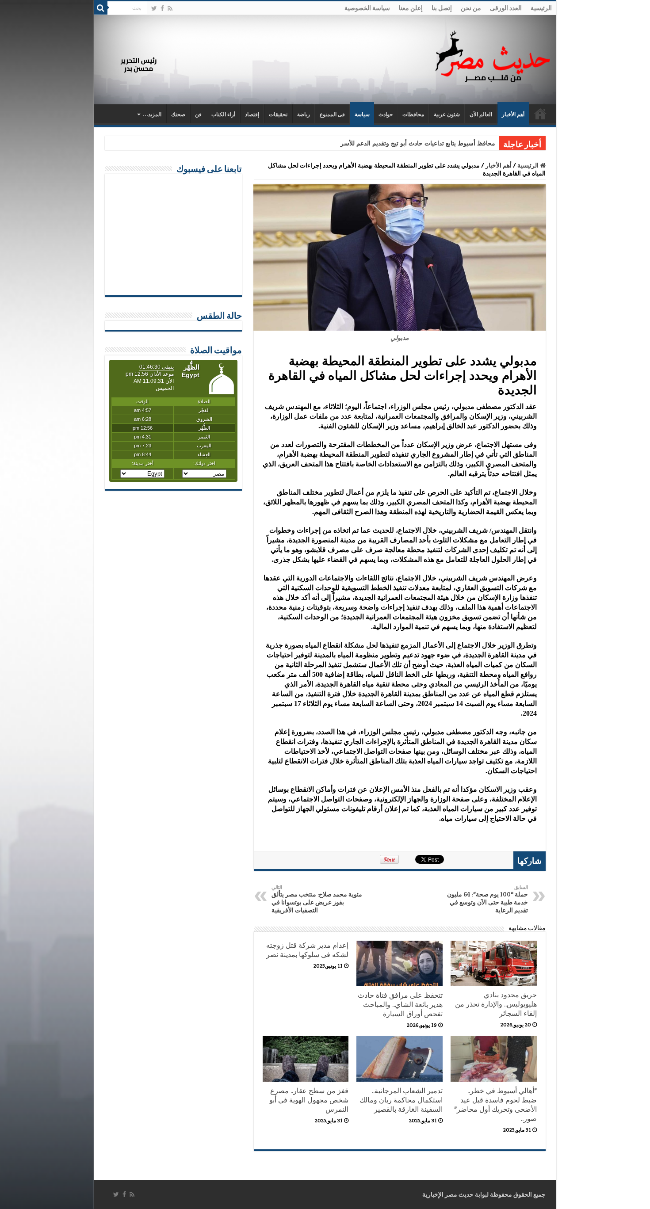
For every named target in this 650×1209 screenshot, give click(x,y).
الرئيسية (541, 8)
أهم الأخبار (513, 114)
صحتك (178, 114)
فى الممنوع (332, 114)
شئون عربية (447, 114)
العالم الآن (481, 114)
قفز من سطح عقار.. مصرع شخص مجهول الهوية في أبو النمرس (308, 1100)
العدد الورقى (506, 8)
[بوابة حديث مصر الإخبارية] (493, 55)
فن (198, 114)
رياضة (303, 114)
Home (540, 113)
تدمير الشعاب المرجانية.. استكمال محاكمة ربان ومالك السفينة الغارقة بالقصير (401, 1100)
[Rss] (170, 8)
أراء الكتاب (223, 114)
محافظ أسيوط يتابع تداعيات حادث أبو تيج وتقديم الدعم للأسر (417, 143)
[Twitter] (154, 8)
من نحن (471, 8)
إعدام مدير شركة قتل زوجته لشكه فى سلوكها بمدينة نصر (307, 950)
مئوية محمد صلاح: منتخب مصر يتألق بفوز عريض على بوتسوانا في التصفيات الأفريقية (316, 899)
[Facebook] (162, 8)
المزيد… (152, 114)
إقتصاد (252, 114)
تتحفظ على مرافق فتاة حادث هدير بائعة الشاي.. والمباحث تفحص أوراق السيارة (400, 1004)
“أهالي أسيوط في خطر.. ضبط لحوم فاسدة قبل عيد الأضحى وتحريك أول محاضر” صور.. (495, 1104)
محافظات (413, 114)
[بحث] (100, 8)
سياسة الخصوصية (367, 8)
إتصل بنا (442, 8)
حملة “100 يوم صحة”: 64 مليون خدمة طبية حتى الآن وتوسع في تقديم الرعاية (487, 899)
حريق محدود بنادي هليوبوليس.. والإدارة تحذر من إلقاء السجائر (496, 1004)
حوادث (386, 114)
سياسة (362, 114)
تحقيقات (278, 114)
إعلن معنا (411, 8)
